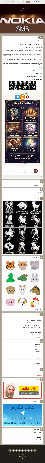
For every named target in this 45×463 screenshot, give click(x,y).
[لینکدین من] (10, 450)
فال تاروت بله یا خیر (38, 363)
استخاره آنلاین (13, 1)
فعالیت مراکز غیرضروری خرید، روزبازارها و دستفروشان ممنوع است (30, 330)
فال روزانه (28, 1)
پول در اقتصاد (39, 192)
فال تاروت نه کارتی (38, 356)
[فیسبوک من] (28, 450)
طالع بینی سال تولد (38, 309)
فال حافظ (37, 1)
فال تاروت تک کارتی (38, 344)
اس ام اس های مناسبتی (21, 1)
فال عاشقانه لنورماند (38, 435)
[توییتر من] (19, 450)
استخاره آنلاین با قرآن (37, 185)
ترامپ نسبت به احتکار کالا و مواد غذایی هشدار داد (33, 318)
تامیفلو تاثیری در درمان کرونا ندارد (35, 334)
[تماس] (22, 450)
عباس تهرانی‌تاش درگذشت (37, 337)
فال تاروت (33, 1)
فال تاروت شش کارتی (37, 354)
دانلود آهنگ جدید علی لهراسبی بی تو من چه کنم (33, 373)
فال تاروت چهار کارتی (38, 349)
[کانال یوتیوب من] (13, 450)
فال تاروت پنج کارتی (38, 351)
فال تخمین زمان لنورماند (37, 432)
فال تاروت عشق (38, 361)
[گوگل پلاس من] (16, 450)
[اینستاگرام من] (25, 450)
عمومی (37, 176)
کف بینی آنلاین (9, 172)
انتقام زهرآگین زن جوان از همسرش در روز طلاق (34, 320)
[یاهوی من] (35, 450)
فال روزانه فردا (38, 439)
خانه (41, 1)
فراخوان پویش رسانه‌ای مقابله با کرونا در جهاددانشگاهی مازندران (31, 327)
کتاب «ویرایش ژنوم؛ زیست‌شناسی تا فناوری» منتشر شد (32, 325)
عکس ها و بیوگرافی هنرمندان (36, 442)
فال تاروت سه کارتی (38, 346)
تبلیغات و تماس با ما (7, 1)
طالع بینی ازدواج (22, 172)
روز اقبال (40, 73)
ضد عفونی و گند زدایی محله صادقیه (35, 332)
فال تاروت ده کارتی (38, 358)
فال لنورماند (39, 437)
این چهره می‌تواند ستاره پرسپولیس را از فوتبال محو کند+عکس (31, 322)
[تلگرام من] (31, 450)
